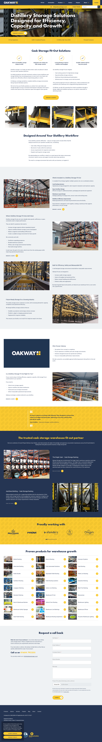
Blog (29, 711)
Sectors (12, 711)
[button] (46, 539)
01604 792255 (28, 652)
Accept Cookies (12, 733)
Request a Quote (18, 33)
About (33, 711)
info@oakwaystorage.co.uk (30, 656)
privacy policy (66, 691)
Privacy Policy (12, 737)
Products (6, 711)
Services (18, 711)
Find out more (56, 471)
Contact (39, 711)
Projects (24, 711)
